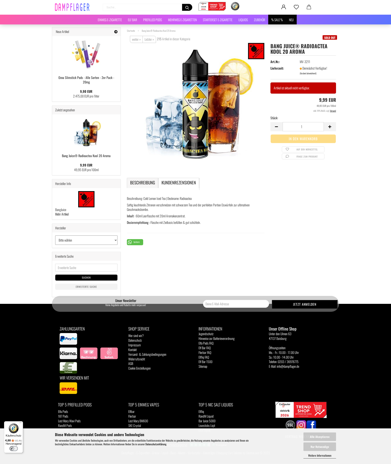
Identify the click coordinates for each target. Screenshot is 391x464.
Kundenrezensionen (178, 182)
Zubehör (259, 19)
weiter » (136, 39)
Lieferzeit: (277, 68)
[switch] (14, 448)
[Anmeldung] (283, 7)
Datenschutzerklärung (155, 444)
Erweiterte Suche (86, 286)
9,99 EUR (86, 165)
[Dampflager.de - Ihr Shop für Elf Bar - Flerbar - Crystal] (73, 7)
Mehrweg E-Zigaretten (182, 19)
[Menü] (20, 423)
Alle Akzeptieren (319, 436)
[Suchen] (187, 7)
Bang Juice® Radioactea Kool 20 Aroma (86, 155)
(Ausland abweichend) (308, 73)
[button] (135, 242)
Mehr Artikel (62, 214)
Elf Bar (132, 19)
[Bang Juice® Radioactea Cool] (195, 103)
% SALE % (277, 19)
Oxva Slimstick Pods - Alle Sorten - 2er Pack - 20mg (86, 80)
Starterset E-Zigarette (217, 19)
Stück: (274, 118)
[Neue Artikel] (116, 31)
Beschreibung (142, 182)
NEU (291, 19)
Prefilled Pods (152, 19)
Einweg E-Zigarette (110, 19)
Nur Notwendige (320, 446)
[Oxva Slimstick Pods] (86, 54)
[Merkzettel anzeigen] (296, 7)
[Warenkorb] (309, 7)
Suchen (86, 277)
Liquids (243, 19)
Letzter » (149, 39)
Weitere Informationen (319, 455)
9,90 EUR (86, 91)
